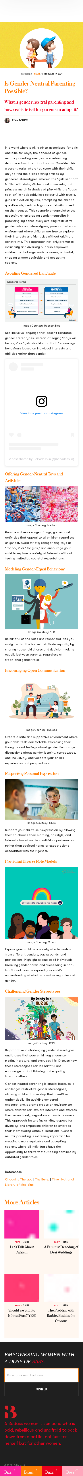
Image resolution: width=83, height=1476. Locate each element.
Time (55, 1179)
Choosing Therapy (19, 1179)
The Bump (42, 1179)
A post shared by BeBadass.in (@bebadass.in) (41, 459)
